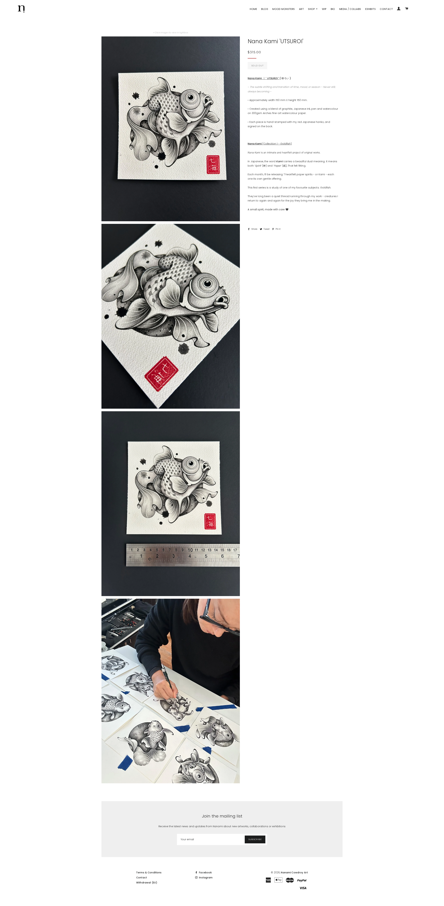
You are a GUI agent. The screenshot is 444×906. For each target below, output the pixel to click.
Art (301, 9)
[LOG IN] (398, 9)
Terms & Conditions (149, 872)
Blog (264, 9)
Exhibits (370, 9)
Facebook (205, 872)
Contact (386, 9)
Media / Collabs (350, 9)
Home (253, 9)
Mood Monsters (283, 9)
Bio (333, 9)
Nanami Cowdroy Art (294, 872)
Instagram (205, 877)
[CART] (406, 9)
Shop (311, 9)
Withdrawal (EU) (146, 882)
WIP (324, 9)
